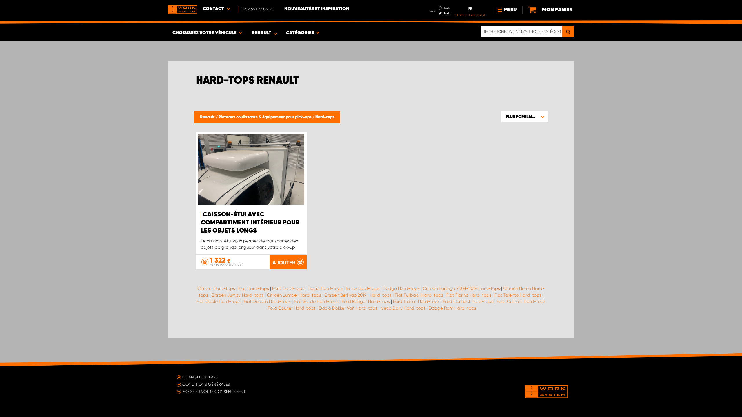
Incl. (447, 8)
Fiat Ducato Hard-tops (267, 301)
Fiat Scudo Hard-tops (316, 301)
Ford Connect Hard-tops (468, 301)
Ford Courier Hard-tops (292, 308)
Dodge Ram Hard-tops (452, 308)
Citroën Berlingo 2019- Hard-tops (358, 295)
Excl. (447, 13)
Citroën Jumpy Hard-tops (237, 295)
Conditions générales (206, 384)
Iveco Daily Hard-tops (403, 308)
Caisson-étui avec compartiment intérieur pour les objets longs (250, 222)
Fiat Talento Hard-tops (517, 295)
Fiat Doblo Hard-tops (219, 301)
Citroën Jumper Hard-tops (294, 295)
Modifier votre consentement (214, 391)
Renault (208, 117)
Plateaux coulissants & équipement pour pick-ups (265, 117)
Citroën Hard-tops (216, 288)
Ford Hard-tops (288, 288)
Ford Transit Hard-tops (416, 301)
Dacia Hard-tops (325, 288)
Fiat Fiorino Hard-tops (468, 295)
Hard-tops (324, 117)
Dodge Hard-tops (401, 288)
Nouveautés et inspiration (316, 9)
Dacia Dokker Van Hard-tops (348, 308)
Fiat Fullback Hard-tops (419, 295)
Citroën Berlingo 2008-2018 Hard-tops (461, 288)
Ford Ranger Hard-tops (366, 301)
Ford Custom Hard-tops (521, 301)
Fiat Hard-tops (253, 288)
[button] (524, 116)
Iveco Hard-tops (362, 288)
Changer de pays (200, 377)
